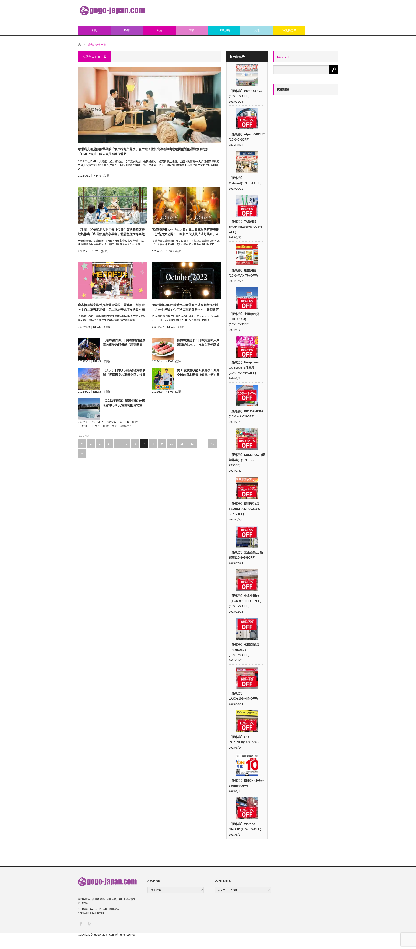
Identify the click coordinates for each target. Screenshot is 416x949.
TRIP (91, 426)
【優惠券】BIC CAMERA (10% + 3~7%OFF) (246, 413)
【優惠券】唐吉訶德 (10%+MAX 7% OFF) (243, 272)
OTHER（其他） (130, 422)
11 (181, 443)
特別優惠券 (289, 30)
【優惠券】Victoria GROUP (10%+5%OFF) (245, 826)
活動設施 (224, 30)
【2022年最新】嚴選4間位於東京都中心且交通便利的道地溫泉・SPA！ (124, 403)
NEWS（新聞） (103, 175)
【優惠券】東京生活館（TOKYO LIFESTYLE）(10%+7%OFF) (246, 601)
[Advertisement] (259, 13)
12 (192, 443)
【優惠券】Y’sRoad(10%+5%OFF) (245, 180)
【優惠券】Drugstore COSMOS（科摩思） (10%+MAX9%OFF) (244, 368)
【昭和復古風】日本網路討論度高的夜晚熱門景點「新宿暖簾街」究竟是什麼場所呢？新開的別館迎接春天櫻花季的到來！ (124, 342)
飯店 (159, 30)
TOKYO (82, 426)
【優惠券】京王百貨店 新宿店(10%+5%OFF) (246, 555)
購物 (192, 30)
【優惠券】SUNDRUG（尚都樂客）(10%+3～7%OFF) (247, 460)
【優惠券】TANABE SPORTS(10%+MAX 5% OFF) (245, 227)
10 (171, 443)
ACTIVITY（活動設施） (105, 422)
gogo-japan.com (104, 934)
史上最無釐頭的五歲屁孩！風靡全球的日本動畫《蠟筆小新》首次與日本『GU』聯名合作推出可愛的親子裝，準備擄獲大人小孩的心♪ (199, 372)
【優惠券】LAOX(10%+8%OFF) (243, 696)
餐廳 (127, 30)
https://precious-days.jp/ (91, 912)
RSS (89, 923)
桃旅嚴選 (283, 89)
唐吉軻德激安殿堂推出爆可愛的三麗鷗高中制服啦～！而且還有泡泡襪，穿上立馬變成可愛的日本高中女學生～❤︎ (111, 307)
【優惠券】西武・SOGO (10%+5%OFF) (245, 93)
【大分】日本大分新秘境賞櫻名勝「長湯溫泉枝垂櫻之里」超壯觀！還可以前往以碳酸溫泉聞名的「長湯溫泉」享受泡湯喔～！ (124, 372)
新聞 (94, 30)
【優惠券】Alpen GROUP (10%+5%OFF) (247, 137)
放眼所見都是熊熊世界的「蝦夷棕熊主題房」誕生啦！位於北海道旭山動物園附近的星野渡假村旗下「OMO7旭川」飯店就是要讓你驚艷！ (144, 151)
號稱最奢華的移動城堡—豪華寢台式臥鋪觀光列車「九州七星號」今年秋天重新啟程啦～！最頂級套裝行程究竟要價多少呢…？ (185, 307)
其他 (257, 30)
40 (212, 443)
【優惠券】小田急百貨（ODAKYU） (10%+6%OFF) (244, 319)
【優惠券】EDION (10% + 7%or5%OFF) (246, 783)
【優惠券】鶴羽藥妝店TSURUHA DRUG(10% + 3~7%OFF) (246, 509)
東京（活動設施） (122, 426)
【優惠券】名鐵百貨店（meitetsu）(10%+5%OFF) (244, 650)
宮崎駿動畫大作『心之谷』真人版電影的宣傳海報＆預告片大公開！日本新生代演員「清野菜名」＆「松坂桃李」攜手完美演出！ (185, 232)
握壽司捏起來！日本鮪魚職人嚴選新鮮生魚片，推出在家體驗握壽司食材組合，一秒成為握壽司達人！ (198, 342)
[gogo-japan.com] (112, 10)
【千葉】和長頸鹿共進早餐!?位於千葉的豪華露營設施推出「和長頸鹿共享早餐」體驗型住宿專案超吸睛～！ (111, 232)
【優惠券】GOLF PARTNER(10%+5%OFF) (246, 739)
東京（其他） (102, 426)
